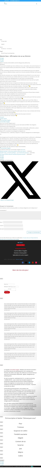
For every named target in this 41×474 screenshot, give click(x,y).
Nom (1, 222)
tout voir (23, 149)
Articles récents (3, 118)
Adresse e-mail (7, 286)
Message (6, 290)
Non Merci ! (2, 460)
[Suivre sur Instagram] (36, 262)
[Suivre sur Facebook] (23, 262)
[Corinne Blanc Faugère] (5, 120)
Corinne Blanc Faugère (5, 121)
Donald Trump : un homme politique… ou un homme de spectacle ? (14, 152)
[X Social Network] (20, 198)
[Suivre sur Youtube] (33, 262)
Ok (31, 466)
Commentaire (3, 210)
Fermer (1, 278)
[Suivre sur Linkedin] (29, 262)
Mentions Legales (19, 259)
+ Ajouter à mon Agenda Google (7, 200)
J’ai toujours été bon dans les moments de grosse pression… (13, 154)
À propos (2, 117)
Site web (2, 229)
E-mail (1, 225)
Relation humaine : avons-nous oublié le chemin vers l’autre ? (13, 151)
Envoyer (7, 292)
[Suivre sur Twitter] (26, 262)
